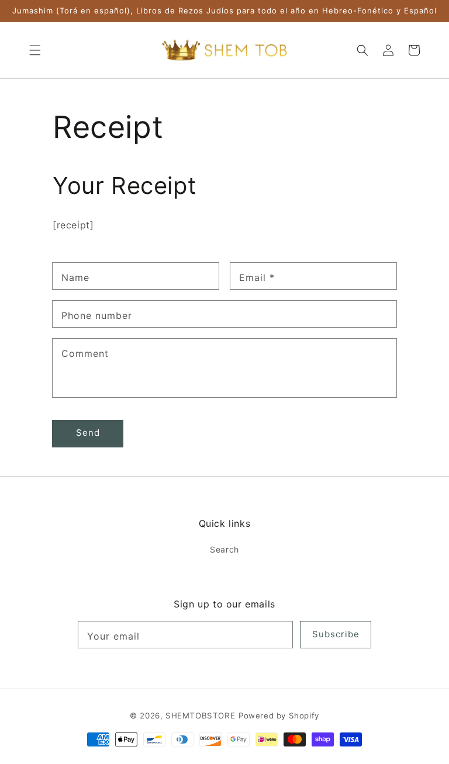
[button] (35, 50)
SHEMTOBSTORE (200, 715)
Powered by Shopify (279, 715)
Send (88, 432)
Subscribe (336, 634)
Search (224, 549)
